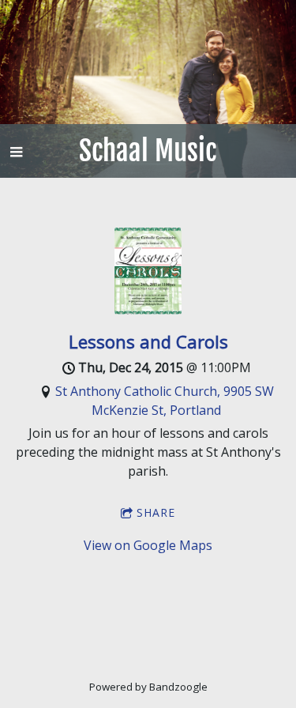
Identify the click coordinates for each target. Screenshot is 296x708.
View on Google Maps (148, 545)
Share (156, 512)
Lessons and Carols (148, 341)
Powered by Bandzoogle (148, 687)
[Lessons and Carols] (148, 309)
